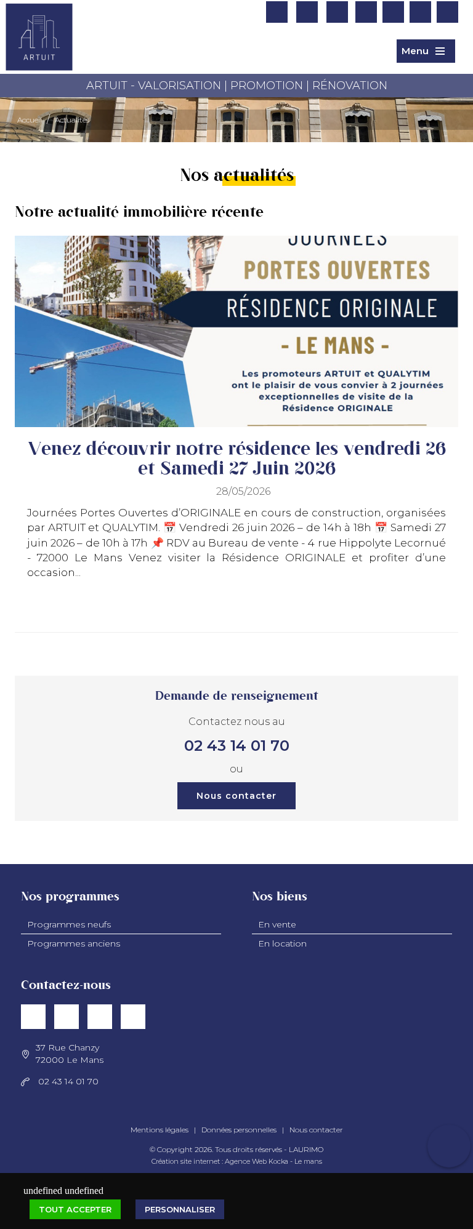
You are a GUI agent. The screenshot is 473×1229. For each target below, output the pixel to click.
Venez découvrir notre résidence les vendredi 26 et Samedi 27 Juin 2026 (237, 459)
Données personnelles (239, 1129)
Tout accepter (75, 1209)
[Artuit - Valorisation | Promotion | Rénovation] (39, 48)
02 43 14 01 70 (236, 746)
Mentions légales (159, 1129)
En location (282, 943)
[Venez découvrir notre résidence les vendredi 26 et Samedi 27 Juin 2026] (236, 331)
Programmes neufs (69, 924)
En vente (277, 924)
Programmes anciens (73, 943)
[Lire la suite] (438, 613)
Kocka (278, 1161)
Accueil (29, 119)
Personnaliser (180, 1209)
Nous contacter (236, 795)
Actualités (72, 119)
